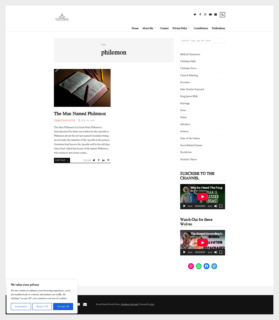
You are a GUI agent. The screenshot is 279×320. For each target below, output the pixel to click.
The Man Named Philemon (82, 88)
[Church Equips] (62, 28)
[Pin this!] (108, 160)
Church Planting (189, 75)
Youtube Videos (188, 159)
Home (135, 28)
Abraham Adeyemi (129, 304)
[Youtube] (210, 15)
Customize (21, 306)
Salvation (185, 124)
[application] (202, 196)
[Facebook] (200, 15)
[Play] (184, 206)
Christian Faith (64, 121)
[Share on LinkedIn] (103, 160)
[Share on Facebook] (99, 160)
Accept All (63, 306)
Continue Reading (62, 160)
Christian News (188, 68)
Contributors (201, 28)
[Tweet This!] (94, 160)
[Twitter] (194, 15)
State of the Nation (190, 138)
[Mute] (215, 206)
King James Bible (189, 96)
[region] (42, 297)
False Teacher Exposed (192, 89)
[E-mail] (215, 15)
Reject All (42, 306)
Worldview (186, 152)
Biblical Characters (190, 54)
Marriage (185, 103)
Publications (218, 28)
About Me (147, 28)
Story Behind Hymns (191, 145)
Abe (152, 304)
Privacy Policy (179, 28)
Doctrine (185, 82)
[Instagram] (205, 15)
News (183, 110)
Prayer (183, 117)
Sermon (184, 131)
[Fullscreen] (220, 206)
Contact (164, 28)
